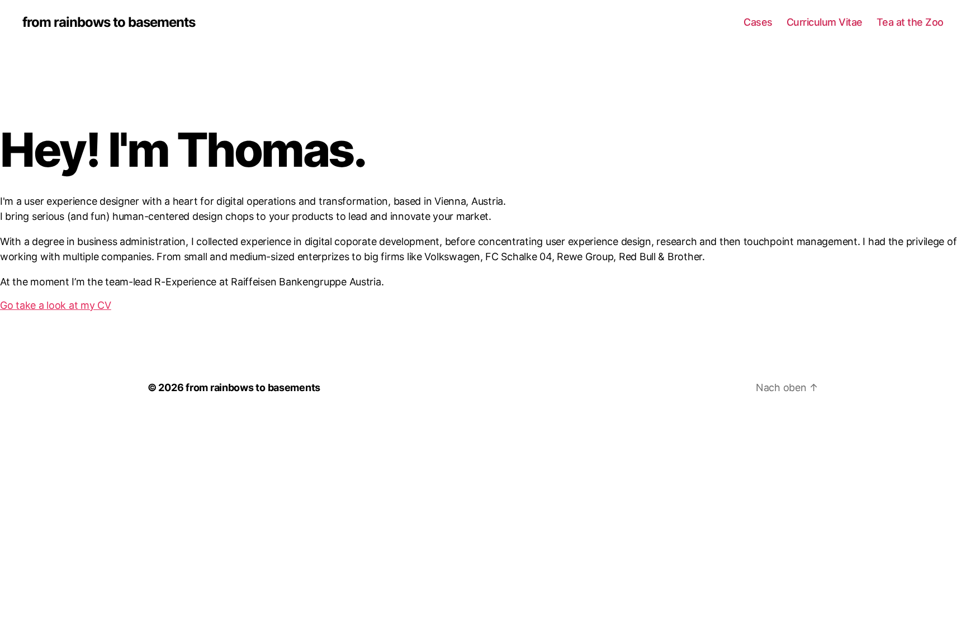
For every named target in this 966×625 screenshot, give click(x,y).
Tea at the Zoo (910, 22)
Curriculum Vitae (825, 22)
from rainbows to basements (108, 22)
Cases (758, 22)
